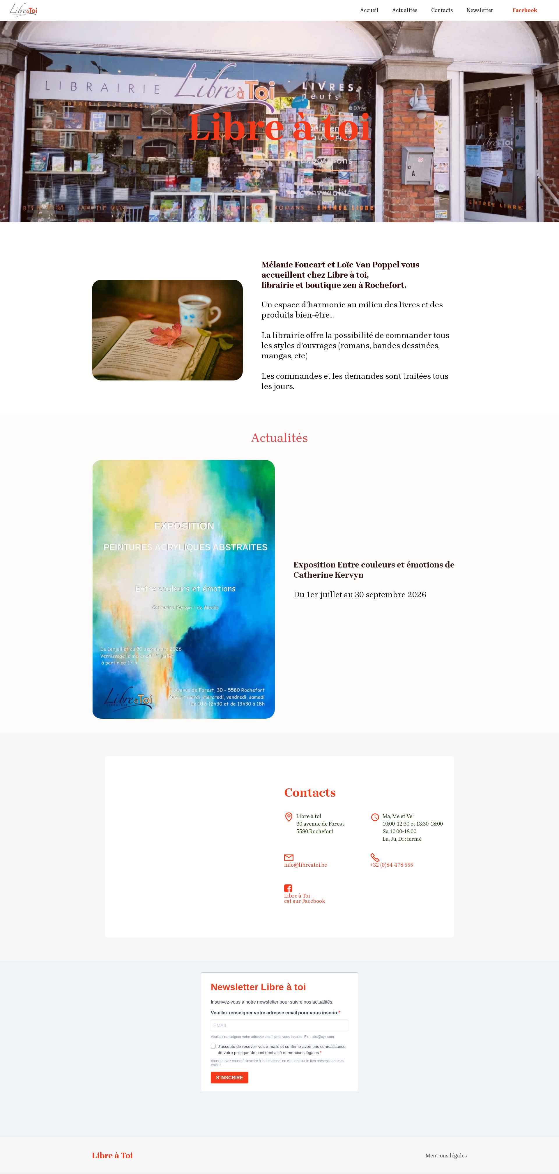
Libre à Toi (297, 895)
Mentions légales (446, 1155)
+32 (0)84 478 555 (391, 865)
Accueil (369, 10)
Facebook (525, 10)
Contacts (442, 10)
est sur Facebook (304, 901)
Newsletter (480, 10)
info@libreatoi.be (305, 865)
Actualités (405, 10)
